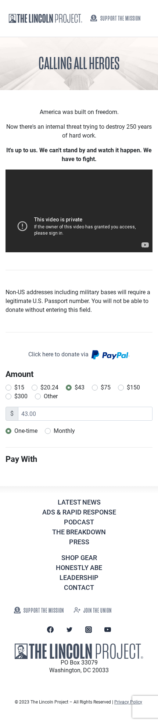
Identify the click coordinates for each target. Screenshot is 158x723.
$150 (133, 387)
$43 (80, 387)
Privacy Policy (128, 702)
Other (51, 396)
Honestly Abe (79, 567)
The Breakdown (79, 532)
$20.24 (49, 387)
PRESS (79, 542)
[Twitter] (69, 629)
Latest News (79, 502)
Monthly (64, 430)
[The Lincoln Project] (45, 18)
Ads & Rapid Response (79, 512)
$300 (21, 396)
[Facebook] (50, 629)
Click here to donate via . (79, 354)
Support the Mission (120, 18)
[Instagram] (88, 629)
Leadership (79, 577)
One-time (25, 430)
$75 (106, 387)
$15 (19, 387)
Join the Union (97, 611)
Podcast (79, 522)
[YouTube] (107, 629)
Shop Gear (79, 558)
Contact (79, 587)
